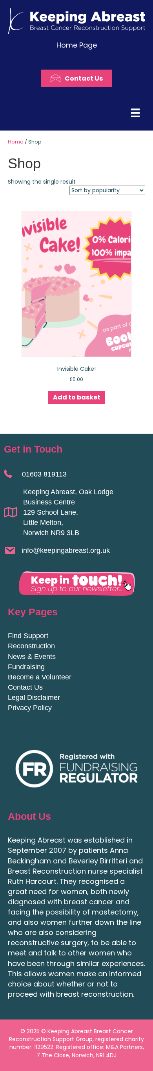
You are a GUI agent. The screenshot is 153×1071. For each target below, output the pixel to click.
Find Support (28, 636)
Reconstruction (31, 646)
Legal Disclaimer (34, 697)
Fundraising (26, 667)
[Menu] (135, 113)
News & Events (32, 657)
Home (16, 141)
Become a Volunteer (39, 677)
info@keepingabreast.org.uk (66, 550)
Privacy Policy (30, 708)
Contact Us (25, 687)
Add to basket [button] (76, 397)
